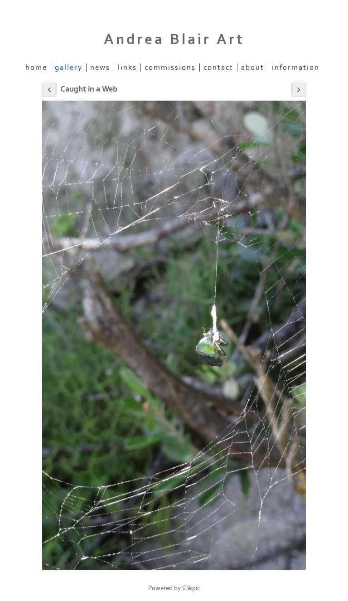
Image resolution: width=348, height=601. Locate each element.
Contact (218, 67)
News (100, 67)
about (252, 67)
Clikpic (191, 588)
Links (127, 67)
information (295, 67)
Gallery (68, 67)
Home (36, 67)
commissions (170, 67)
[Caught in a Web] (174, 335)
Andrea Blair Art (174, 39)
